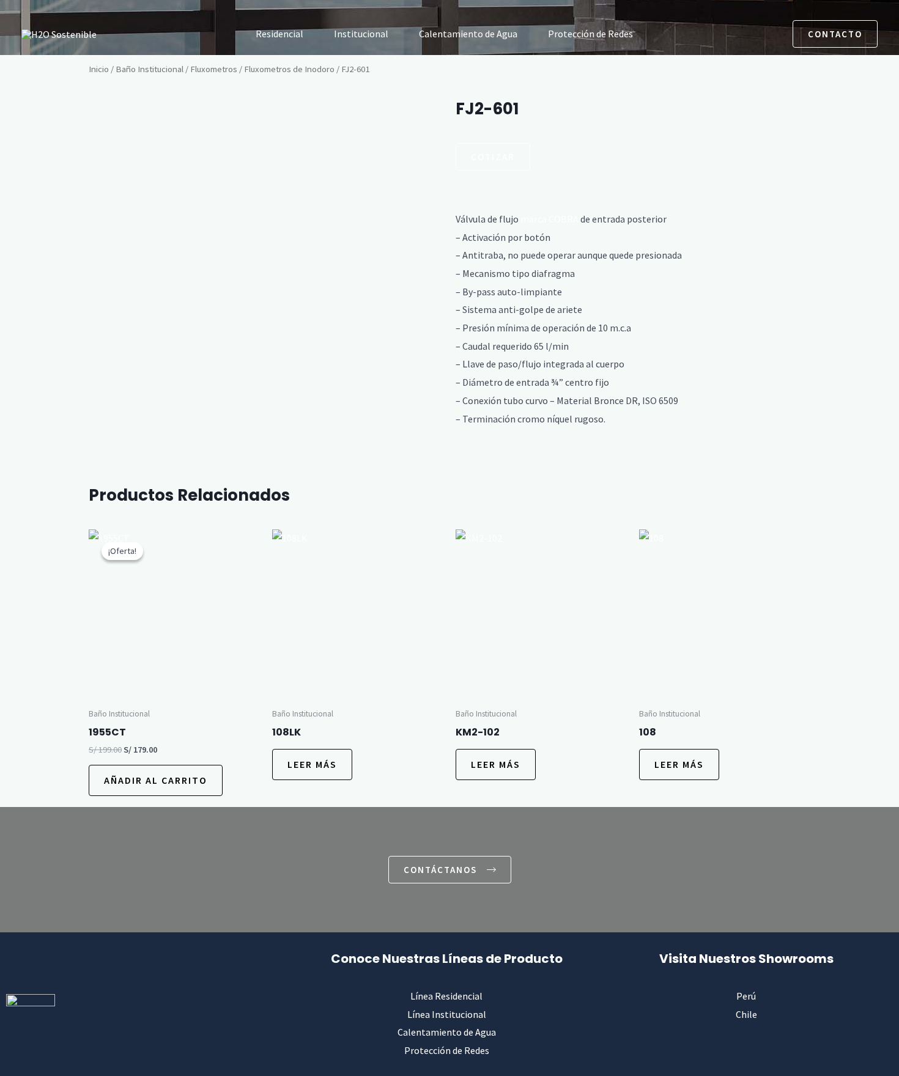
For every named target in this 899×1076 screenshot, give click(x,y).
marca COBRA (549, 219)
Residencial (279, 34)
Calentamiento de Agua (468, 34)
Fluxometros (213, 69)
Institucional (361, 34)
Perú (746, 996)
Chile (746, 1014)
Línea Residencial (446, 996)
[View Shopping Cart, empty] (768, 33)
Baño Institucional (149, 69)
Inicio (99, 69)
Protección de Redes (590, 34)
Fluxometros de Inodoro (289, 69)
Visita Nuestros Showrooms (746, 958)
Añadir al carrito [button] (155, 780)
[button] (737, 33)
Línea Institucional (446, 1014)
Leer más (312, 764)
